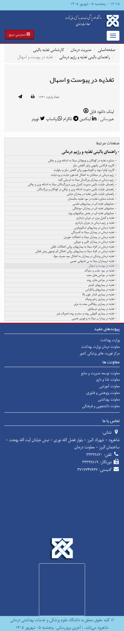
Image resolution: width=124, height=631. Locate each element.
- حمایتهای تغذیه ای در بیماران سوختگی (95, 208)
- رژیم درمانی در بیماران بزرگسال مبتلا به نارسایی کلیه (87, 180)
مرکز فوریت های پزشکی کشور (100, 353)
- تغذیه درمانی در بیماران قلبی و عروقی (95, 242)
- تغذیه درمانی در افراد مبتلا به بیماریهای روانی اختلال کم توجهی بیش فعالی (76, 251)
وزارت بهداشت (110, 340)
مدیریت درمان (81, 49)
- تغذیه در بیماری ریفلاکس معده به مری (95, 304)
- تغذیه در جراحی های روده (102, 280)
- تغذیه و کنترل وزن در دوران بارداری (96, 218)
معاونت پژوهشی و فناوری (103, 393)
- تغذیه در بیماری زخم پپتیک (101, 299)
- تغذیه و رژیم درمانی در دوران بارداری (96, 223)
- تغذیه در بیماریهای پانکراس (101, 290)
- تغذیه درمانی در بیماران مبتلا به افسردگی (94, 232)
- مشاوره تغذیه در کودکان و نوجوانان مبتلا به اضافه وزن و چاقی (82, 160)
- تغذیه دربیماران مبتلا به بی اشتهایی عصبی (93, 261)
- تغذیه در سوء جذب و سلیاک (100, 271)
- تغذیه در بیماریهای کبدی (102, 285)
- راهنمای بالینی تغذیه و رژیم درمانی (90, 151)
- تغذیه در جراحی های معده (102, 275)
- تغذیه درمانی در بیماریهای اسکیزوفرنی (95, 228)
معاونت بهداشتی (109, 399)
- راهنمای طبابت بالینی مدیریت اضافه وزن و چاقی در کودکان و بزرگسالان (77, 189)
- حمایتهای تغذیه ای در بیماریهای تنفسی (95, 204)
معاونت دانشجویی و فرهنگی (101, 406)
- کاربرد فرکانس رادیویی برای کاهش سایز (95, 165)
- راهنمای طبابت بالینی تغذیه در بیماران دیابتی (92, 194)
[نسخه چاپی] (32, 97)
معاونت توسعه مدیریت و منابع (100, 373)
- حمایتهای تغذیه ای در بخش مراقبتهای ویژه (92, 213)
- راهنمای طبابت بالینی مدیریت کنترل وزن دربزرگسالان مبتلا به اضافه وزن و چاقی (72, 184)
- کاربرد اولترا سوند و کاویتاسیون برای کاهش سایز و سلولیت (85, 170)
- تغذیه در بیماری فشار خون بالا (99, 294)
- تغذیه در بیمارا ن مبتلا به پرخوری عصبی (94, 318)
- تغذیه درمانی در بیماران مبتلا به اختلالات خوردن (90, 237)
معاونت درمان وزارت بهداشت (100, 346)
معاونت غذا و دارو (108, 379)
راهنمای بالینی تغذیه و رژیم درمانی (84, 57)
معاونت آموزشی (109, 386)
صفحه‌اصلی (106, 49)
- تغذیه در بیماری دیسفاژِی (102, 309)
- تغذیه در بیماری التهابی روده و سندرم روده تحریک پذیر (87, 313)
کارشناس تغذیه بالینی (48, 49)
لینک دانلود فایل (101, 111)
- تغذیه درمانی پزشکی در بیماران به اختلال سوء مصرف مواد (85, 256)
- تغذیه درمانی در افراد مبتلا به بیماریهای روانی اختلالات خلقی (84, 247)
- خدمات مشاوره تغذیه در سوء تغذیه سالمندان (92, 199)
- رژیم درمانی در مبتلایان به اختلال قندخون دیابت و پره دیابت (84, 175)
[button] (19, 34)
